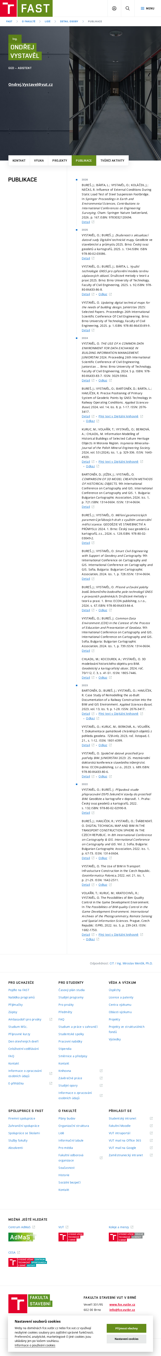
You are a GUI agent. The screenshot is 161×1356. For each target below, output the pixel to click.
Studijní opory (73, 1085)
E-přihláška (21, 1083)
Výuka (39, 160)
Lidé (48, 21)
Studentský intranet (128, 1118)
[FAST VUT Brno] (26, 8)
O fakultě (28, 21)
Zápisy (12, 1012)
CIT (112, 963)
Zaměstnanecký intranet (131, 1155)
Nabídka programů (21, 997)
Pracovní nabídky (70, 1041)
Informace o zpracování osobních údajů (25, 1074)
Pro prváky (66, 1005)
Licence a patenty (121, 997)
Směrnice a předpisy (72, 1056)
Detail (86, 222)
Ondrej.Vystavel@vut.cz (30, 84)
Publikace (84, 160)
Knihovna (70, 1071)
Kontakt (19, 160)
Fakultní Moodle (125, 1125)
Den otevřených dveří (23, 1041)
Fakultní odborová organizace (71, 1158)
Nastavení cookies (126, 1339)
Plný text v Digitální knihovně (118, 416)
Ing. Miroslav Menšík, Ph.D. (135, 963)
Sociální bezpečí (69, 1182)
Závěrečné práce (75, 1078)
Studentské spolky (71, 1034)
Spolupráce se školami (24, 1133)
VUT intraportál (125, 1133)
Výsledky (115, 1039)
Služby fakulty (17, 1140)
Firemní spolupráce (21, 1118)
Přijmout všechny (126, 1328)
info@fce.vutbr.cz (122, 1310)
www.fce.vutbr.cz (122, 1304)
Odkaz (103, 294)
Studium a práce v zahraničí (77, 1027)
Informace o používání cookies (35, 1345)
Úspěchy (115, 990)
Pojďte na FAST (18, 990)
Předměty (65, 1012)
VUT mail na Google (128, 1148)
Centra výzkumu (120, 1005)
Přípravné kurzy (19, 1034)
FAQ (11, 1056)
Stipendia (64, 1049)
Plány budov (66, 1118)
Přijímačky (15, 1005)
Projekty (59, 160)
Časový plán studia (71, 990)
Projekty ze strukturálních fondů (126, 1029)
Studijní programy (70, 997)
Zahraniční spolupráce (23, 1126)
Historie (63, 1175)
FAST (9, 21)
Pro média (65, 1148)
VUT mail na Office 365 (130, 1140)
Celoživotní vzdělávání (23, 1049)
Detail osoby (69, 21)
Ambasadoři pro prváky (30, 1019)
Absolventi (15, 1148)
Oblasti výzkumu (120, 1012)
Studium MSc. (17, 1027)
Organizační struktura (73, 1126)
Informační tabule (70, 1140)
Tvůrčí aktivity (113, 160)
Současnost (66, 1168)
